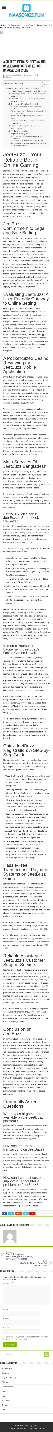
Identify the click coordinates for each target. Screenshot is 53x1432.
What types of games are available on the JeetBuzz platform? (29, 137)
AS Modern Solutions (14, 75)
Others (12, 25)
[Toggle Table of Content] (43, 84)
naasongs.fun (25, 1428)
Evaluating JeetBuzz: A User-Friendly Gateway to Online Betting (27, 95)
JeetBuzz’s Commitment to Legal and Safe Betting (28, 91)
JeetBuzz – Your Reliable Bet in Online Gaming (24, 88)
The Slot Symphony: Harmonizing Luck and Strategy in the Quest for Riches (20, 1255)
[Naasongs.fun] (26, 9)
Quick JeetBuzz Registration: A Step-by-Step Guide (26, 117)
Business (5, 1373)
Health (4, 1391)
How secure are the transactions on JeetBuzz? (28, 141)
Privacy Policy (32, 1425)
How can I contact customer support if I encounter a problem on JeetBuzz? (30, 144)
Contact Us (19, 1425)
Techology (6, 1405)
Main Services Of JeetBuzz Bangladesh (24, 104)
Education (6, 1382)
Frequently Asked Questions (20, 134)
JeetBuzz (41, 213)
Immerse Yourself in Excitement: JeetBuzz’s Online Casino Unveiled (30, 112)
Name (6, 1309)
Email (6, 1318)
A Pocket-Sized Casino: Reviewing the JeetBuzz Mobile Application (27, 100)
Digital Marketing (9, 1377)
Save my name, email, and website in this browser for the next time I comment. (25, 1338)
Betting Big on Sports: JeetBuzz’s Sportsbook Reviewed (28, 108)
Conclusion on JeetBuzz (19, 131)
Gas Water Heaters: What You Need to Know (33, 1263)
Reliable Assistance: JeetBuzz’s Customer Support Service (25, 127)
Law (3, 1410)
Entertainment (7, 1387)
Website (6, 1328)
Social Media (7, 1400)
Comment (8, 1283)
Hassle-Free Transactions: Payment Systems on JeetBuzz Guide (27, 122)
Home (5, 25)
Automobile (7, 1368)
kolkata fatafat (39, 1428)
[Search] (46, 1354)
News (4, 1396)
